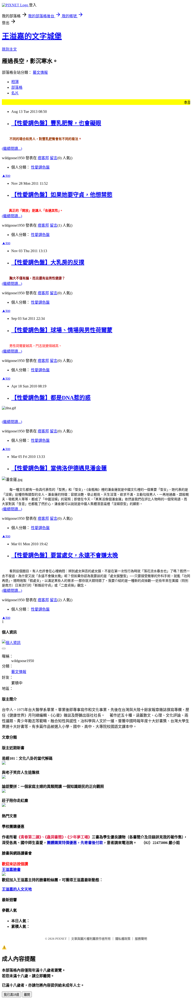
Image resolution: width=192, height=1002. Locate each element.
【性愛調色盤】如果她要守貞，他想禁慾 (61, 195)
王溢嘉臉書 (11, 870)
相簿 (15, 82)
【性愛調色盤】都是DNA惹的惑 (51, 398)
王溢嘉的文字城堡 (32, 36)
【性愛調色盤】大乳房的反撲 (47, 262)
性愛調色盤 (40, 167)
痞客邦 (43, 158)
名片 (15, 93)
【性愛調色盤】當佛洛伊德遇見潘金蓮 (59, 468)
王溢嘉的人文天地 (17, 889)
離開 (27, 994)
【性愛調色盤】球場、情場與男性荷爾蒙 (61, 330)
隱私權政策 (122, 938)
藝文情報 (40, 72)
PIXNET (61, 938)
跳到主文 (9, 49)
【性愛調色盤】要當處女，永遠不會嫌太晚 (64, 555)
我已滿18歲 (11, 994)
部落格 (16, 87)
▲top (6, 175)
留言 (53, 158)
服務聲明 (141, 938)
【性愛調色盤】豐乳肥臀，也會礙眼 (56, 123)
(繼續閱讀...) (12, 149)
